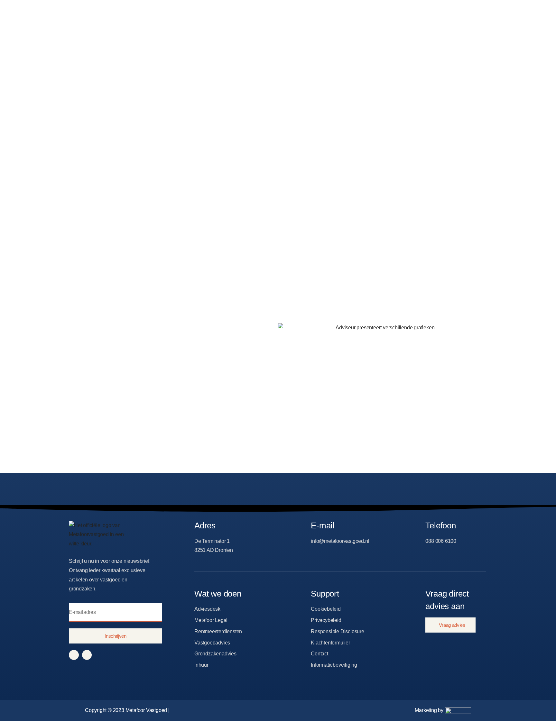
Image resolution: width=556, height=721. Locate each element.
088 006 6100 (440, 541)
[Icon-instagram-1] (87, 655)
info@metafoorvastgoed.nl (340, 541)
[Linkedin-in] (74, 655)
